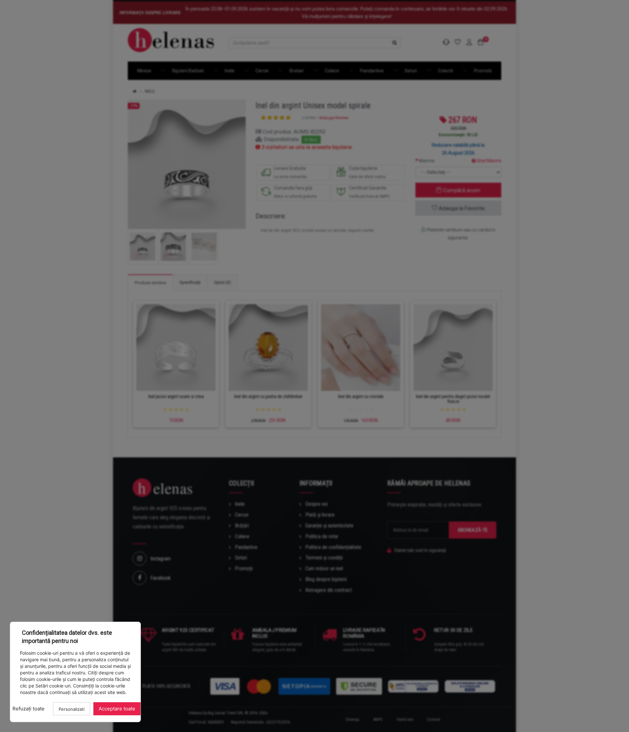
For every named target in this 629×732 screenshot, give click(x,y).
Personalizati (72, 709)
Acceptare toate (117, 708)
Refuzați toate (28, 708)
